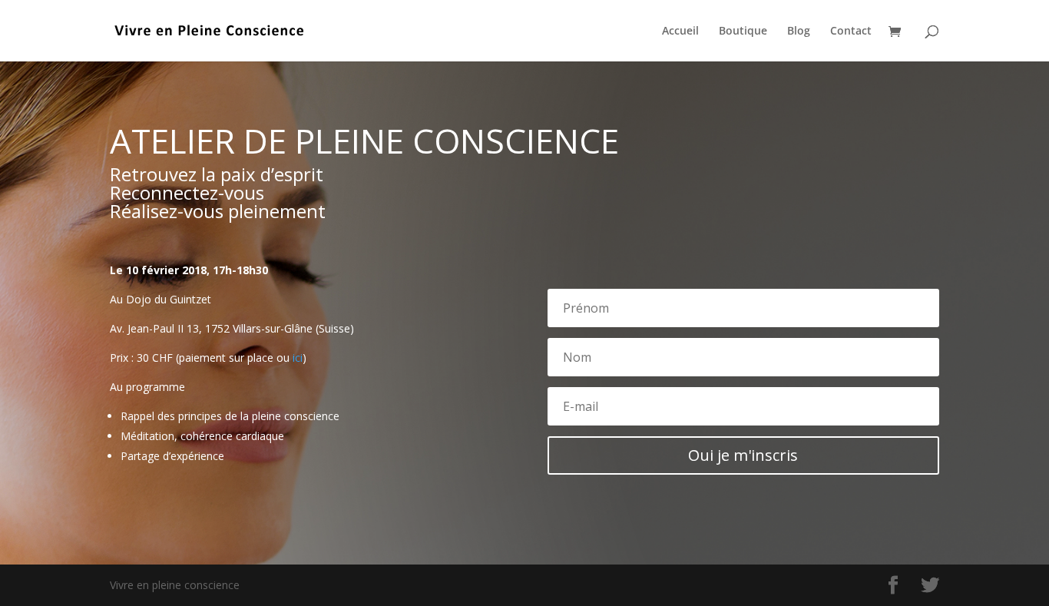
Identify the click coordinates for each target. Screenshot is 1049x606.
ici (298, 357)
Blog (798, 31)
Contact (851, 31)
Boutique (743, 31)
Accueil (680, 31)
